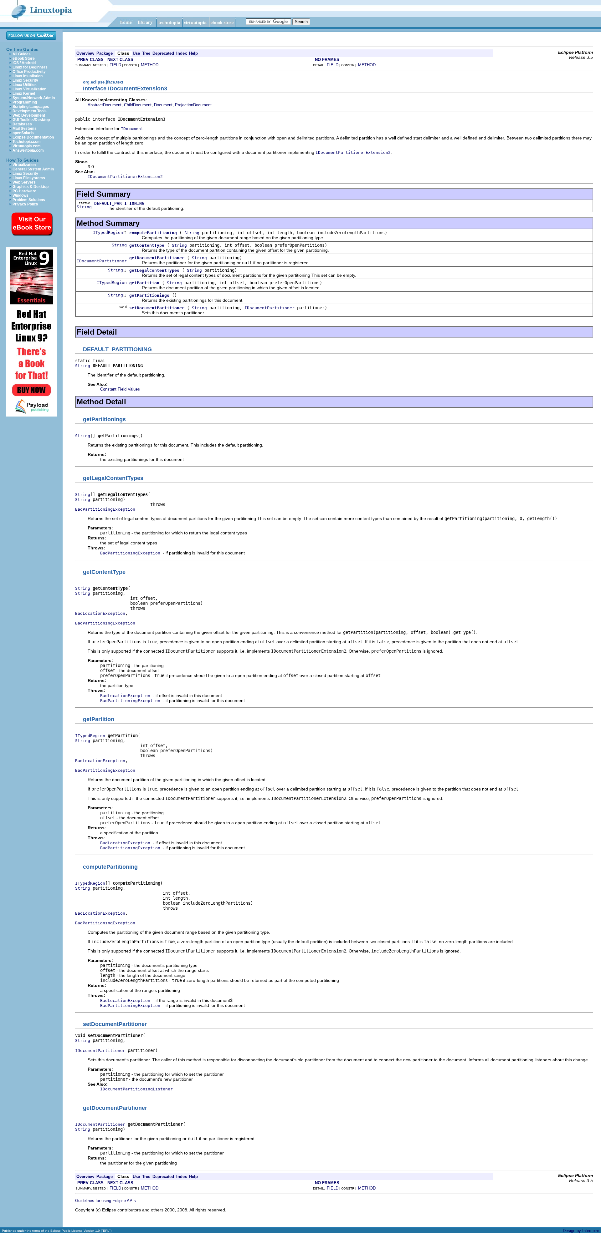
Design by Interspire (581, 1230)
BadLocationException (100, 613)
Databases (22, 124)
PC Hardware (24, 191)
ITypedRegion (108, 232)
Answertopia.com (28, 150)
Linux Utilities (25, 85)
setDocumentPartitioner (156, 308)
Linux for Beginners (30, 67)
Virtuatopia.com (27, 146)
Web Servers (24, 182)
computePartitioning (153, 232)
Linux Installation (28, 76)
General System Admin (33, 169)
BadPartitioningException (105, 509)
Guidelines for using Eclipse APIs (105, 1200)
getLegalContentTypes (154, 270)
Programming (25, 102)
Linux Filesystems (29, 178)
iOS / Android (24, 63)
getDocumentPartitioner (156, 257)
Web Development (29, 115)
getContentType (146, 245)
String (84, 207)
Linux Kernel (24, 93)
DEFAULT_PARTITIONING (119, 203)
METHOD (149, 65)
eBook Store (24, 58)
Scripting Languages (31, 106)
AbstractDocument (104, 105)
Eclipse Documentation (33, 137)
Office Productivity (29, 71)
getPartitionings (149, 295)
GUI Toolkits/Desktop (31, 120)
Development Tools (30, 111)
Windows (20, 195)
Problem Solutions (29, 200)
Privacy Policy (25, 204)
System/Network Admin (34, 98)
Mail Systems (25, 128)
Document (163, 105)
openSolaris (23, 133)
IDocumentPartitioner (102, 261)
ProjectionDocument (193, 105)
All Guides (22, 54)
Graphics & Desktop (31, 186)
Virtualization (24, 165)
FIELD (115, 65)
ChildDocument (138, 105)
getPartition (144, 282)
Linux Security (25, 80)
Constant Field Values (120, 389)
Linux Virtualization (29, 89)
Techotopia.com (27, 141)
